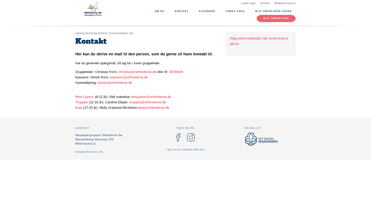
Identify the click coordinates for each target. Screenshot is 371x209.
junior (89, 97)
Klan (79, 108)
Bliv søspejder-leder (273, 11)
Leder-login (249, 3)
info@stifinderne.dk (89, 151)
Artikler (265, 3)
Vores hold (235, 11)
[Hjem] (92, 9)
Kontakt (182, 11)
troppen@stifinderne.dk (147, 102)
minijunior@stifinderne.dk (151, 97)
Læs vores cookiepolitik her (185, 149)
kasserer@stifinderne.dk (129, 77)
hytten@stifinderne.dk (115, 83)
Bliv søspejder (276, 18)
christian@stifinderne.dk (137, 72)
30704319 (176, 72)
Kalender (207, 11)
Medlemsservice (285, 3)
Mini (79, 97)
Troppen (82, 102)
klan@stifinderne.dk (153, 108)
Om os (159, 11)
